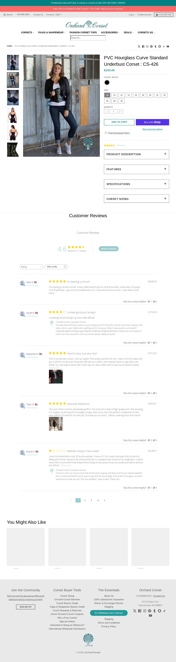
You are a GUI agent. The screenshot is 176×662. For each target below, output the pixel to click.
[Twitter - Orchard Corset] (139, 46)
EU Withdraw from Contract (109, 613)
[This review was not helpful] (154, 487)
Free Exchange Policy (119, 133)
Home (9, 46)
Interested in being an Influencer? (67, 625)
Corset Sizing (67, 596)
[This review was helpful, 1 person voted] (149, 301)
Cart (165, 14)
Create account (144, 14)
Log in (131, 14)
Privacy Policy (108, 626)
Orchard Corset (92, 652)
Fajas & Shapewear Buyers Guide (67, 607)
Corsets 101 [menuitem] (145, 32)
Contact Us (38, 14)
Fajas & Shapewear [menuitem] (50, 32)
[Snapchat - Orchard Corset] (159, 46)
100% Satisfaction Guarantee (109, 599)
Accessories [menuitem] (109, 32)
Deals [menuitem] (128, 32)
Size (106, 90)
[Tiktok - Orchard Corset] (164, 46)
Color (111, 77)
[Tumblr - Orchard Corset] (155, 46)
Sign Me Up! (26, 607)
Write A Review (108, 248)
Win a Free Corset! (67, 618)
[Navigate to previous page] (71, 500)
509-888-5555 (23, 14)
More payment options (152, 129)
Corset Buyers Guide (67, 603)
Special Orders (67, 621)
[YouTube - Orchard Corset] (168, 46)
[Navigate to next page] (104, 500)
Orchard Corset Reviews (67, 599)
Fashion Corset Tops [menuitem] (83, 32)
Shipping (108, 619)
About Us (109, 596)
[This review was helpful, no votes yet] (149, 440)
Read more (55, 368)
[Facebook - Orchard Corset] (143, 46)
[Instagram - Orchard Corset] (147, 46)
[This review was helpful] (149, 393)
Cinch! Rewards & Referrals (67, 610)
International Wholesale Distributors (67, 628)
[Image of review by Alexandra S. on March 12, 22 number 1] (56, 377)
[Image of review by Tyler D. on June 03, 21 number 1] (56, 424)
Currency (50, 14)
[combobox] (31, 266)
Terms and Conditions (109, 622)
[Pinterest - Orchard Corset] (151, 46)
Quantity (108, 107)
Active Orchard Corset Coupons (67, 614)
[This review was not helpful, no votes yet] (154, 301)
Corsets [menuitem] (26, 32)
